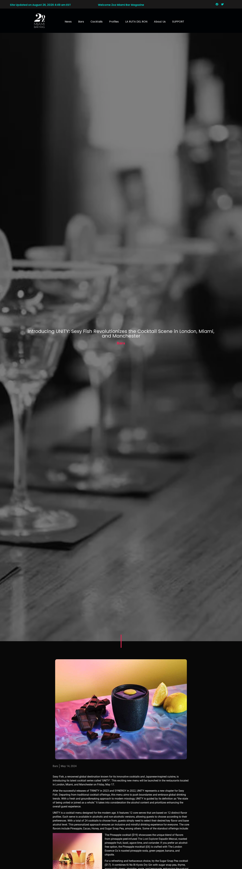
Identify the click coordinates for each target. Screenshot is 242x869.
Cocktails (97, 21)
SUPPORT (178, 21)
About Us (160, 21)
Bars (81, 21)
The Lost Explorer (148, 838)
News (68, 21)
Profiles (114, 21)
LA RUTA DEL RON (136, 21)
